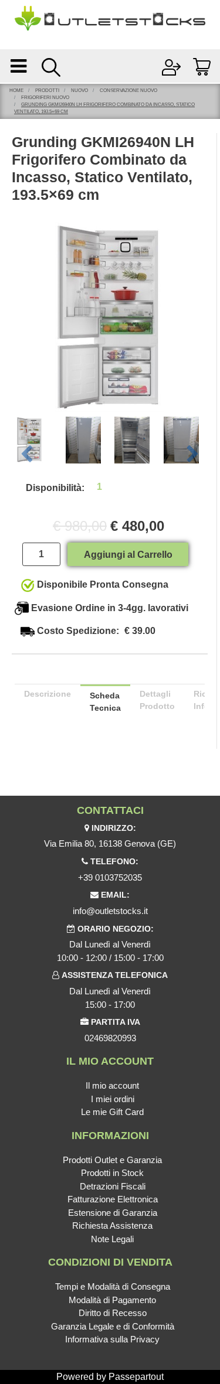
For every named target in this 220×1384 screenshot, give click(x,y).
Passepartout (136, 1377)
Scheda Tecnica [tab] (105, 702)
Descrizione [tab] (47, 693)
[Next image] (193, 454)
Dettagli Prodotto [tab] (157, 700)
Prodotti (47, 90)
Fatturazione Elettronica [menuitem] (112, 1199)
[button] (110, 317)
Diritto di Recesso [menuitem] (113, 1313)
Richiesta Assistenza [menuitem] (112, 1225)
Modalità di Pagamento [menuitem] (112, 1300)
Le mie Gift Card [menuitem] (112, 1112)
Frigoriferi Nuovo (45, 97)
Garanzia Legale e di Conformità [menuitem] (112, 1326)
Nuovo (79, 90)
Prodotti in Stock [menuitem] (112, 1173)
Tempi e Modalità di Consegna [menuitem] (112, 1286)
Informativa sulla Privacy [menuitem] (112, 1339)
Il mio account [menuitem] (112, 1085)
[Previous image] (26, 454)
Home (16, 90)
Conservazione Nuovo (128, 90)
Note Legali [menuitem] (112, 1239)
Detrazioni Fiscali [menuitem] (112, 1186)
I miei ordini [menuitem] (112, 1099)
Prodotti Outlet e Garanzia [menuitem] (112, 1160)
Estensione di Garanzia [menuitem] (112, 1213)
